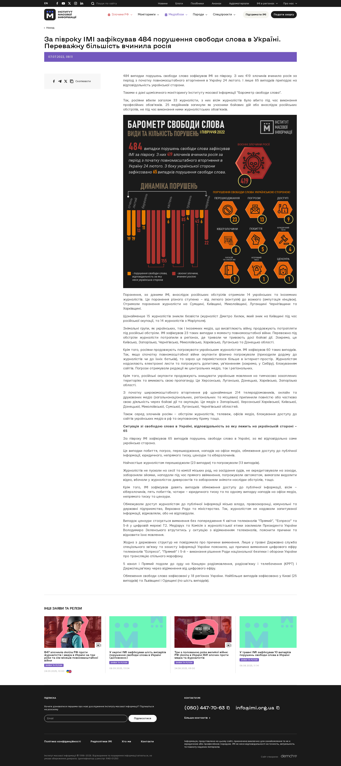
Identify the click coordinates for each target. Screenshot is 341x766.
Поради (198, 14)
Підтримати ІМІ (256, 14)
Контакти (147, 741)
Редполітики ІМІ (101, 741)
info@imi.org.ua (255, 707)
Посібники (197, 3)
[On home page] (60, 14)
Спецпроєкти (222, 14)
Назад (50, 27)
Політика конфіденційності (62, 741)
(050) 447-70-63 (204, 707)
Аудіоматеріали (239, 3)
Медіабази (176, 14)
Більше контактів (196, 717)
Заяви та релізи (53, 665)
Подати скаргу (284, 14)
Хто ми (126, 741)
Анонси (216, 3)
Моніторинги (147, 14)
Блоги (179, 3)
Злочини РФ (120, 14)
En (46, 3)
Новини (163, 3)
